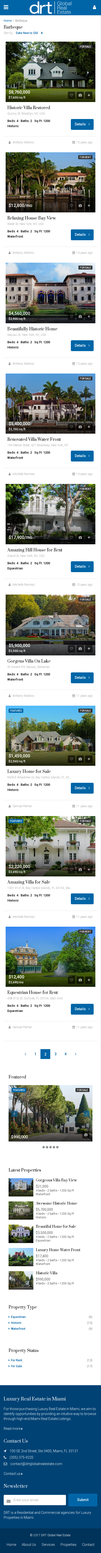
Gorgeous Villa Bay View (56, 1180)
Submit (82, 1500)
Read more (12, 1429)
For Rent (85, 157)
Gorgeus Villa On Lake (28, 661)
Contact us (12, 1474)
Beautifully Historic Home (32, 329)
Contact (88, 1545)
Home (11, 1545)
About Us (29, 1545)
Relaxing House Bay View (31, 218)
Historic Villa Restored (28, 108)
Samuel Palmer (22, 806)
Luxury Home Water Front (58, 1250)
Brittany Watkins (23, 142)
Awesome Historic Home (56, 1203)
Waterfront (18, 1329)
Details (81, 124)
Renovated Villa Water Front (34, 439)
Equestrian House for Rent (32, 992)
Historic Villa (46, 1273)
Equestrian (18, 1317)
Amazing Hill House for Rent (34, 550)
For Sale (85, 46)
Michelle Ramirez (24, 474)
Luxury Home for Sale (29, 771)
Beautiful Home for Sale (56, 1226)
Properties (68, 1545)
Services (48, 1545)
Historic (16, 1323)
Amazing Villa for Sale (28, 882)
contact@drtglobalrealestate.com (36, 1464)
